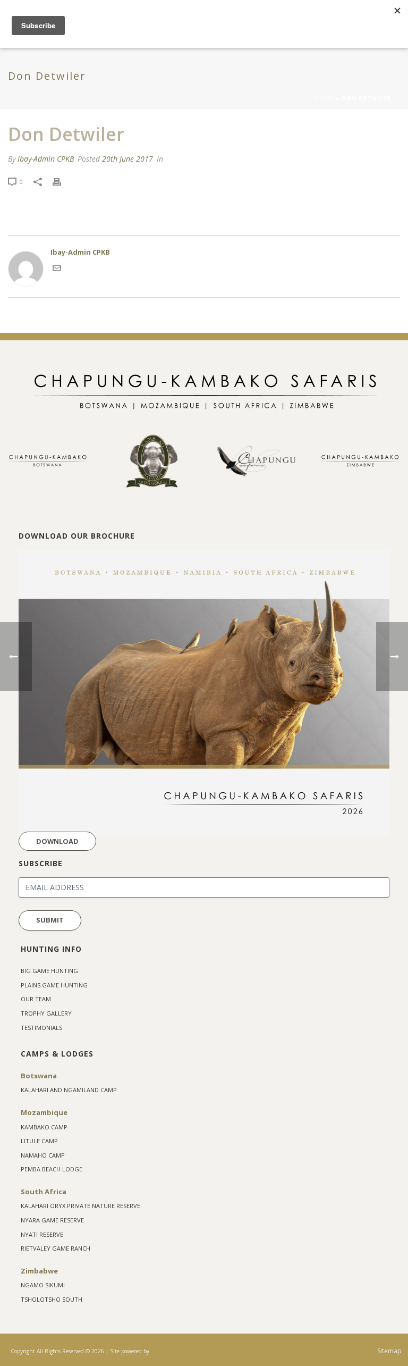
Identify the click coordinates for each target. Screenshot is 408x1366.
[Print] (62, 182)
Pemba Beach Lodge (51, 1169)
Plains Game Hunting (54, 985)
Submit (50, 920)
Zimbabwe (39, 1271)
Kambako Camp (44, 1127)
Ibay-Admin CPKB (46, 159)
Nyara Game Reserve (52, 1220)
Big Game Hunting (49, 971)
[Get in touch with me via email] (57, 269)
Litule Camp (39, 1141)
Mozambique (44, 1112)
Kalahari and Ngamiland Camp (69, 1090)
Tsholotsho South (51, 1299)
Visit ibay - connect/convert (164, 1351)
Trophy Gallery (46, 1013)
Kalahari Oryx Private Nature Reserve (80, 1206)
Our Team (36, 999)
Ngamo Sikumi (43, 1285)
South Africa (43, 1191)
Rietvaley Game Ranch (55, 1248)
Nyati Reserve (42, 1234)
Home (324, 98)
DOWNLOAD (57, 841)
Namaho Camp (43, 1155)
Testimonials (41, 1028)
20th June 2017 (127, 159)
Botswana (39, 1075)
